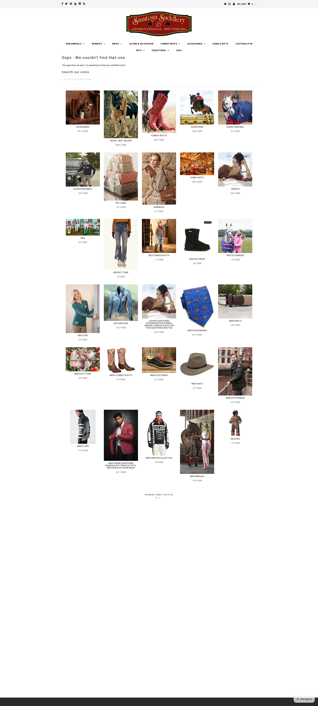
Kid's (139, 50)
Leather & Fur (244, 43)
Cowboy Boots (168, 43)
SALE (179, 50)
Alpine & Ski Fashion (141, 43)
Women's (97, 43)
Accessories (194, 43)
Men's (115, 43)
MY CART (245, 4)
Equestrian (159, 50)
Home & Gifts (220, 43)
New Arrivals (74, 43)
